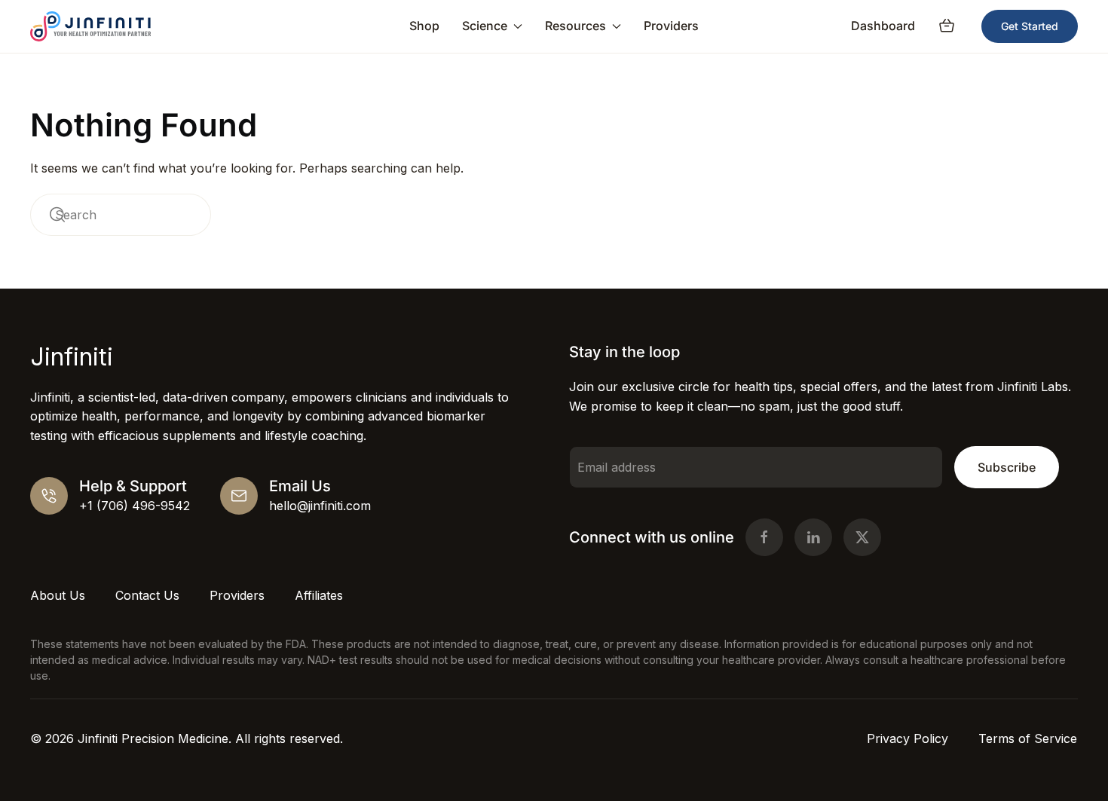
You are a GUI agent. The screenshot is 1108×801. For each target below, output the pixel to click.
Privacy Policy (907, 738)
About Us (57, 595)
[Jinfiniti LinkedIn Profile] (813, 537)
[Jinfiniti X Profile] (862, 537)
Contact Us (147, 595)
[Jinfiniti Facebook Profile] (764, 537)
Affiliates (319, 595)
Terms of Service (1027, 738)
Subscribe (1007, 467)
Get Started (1029, 26)
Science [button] (484, 25)
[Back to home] (91, 26)
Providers (671, 25)
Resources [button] (575, 25)
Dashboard (883, 25)
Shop (424, 25)
